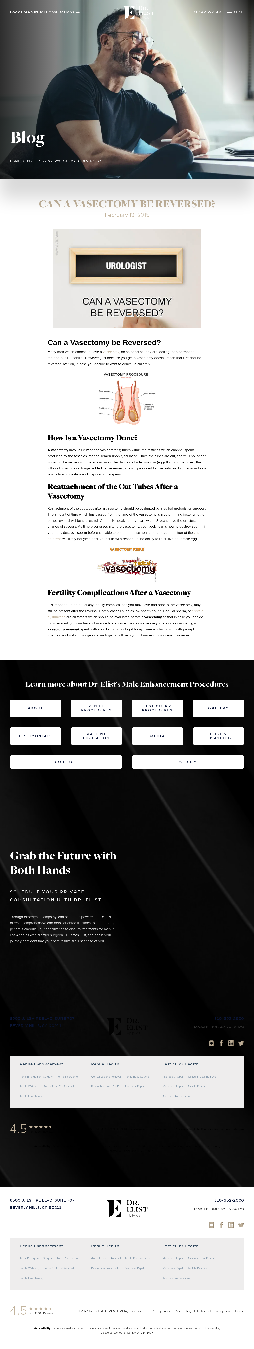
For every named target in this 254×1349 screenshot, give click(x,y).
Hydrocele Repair (173, 1076)
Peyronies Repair (134, 1086)
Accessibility (184, 1129)
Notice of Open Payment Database (220, 1129)
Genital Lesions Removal (106, 1076)
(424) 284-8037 (143, 1151)
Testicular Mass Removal (202, 1076)
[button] (235, 12)
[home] (138, 12)
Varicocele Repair (173, 1086)
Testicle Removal (198, 1086)
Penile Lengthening (32, 1096)
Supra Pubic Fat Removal (59, 1086)
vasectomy (111, 352)
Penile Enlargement (68, 1076)
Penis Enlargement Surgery (36, 1076)
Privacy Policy (161, 1129)
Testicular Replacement (176, 1096)
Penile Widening (30, 1086)
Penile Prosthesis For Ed (105, 1086)
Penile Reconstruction (138, 1076)
